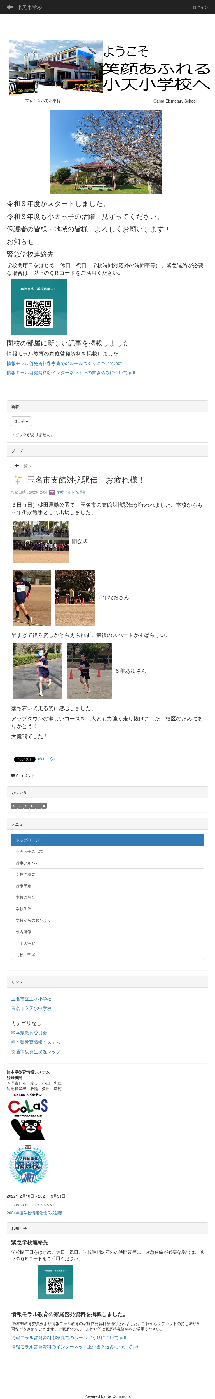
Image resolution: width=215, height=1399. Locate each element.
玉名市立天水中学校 (31, 1008)
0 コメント (25, 775)
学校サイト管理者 (70, 492)
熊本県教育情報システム (35, 1042)
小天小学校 (29, 7)
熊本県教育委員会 (29, 1032)
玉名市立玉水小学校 (31, 998)
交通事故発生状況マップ (35, 1051)
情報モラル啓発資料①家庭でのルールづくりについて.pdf (64, 363)
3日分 (20, 421)
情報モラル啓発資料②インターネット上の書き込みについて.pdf (71, 372)
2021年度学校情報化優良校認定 (35, 1212)
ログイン (200, 7)
